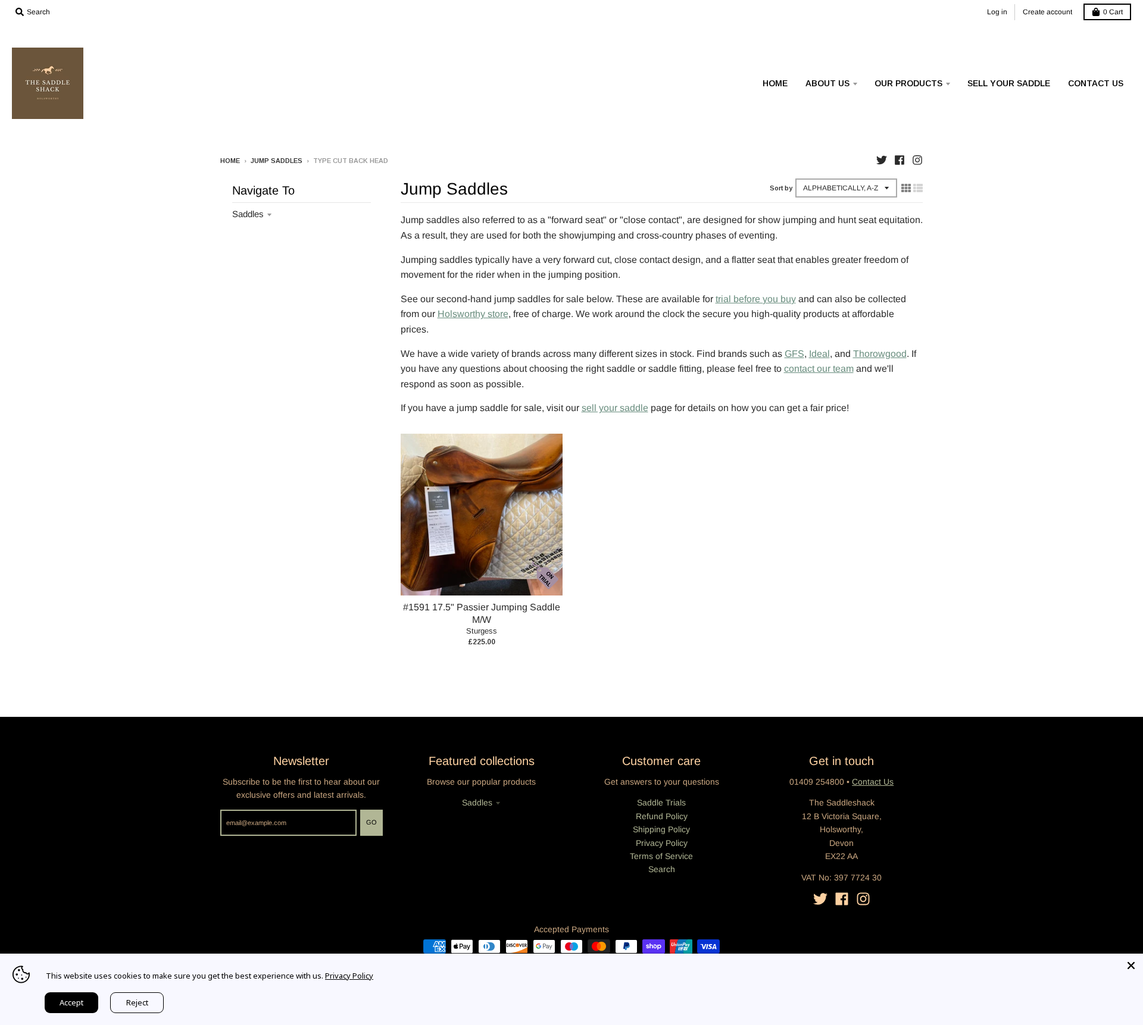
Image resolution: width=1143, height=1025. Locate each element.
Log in (997, 12)
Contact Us (873, 781)
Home (230, 160)
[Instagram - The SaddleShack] (917, 160)
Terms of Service (661, 856)
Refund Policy (662, 816)
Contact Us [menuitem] (1095, 83)
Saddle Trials (661, 802)
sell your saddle (615, 408)
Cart (1113, 12)
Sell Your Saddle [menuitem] (1008, 83)
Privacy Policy (662, 843)
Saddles (248, 214)
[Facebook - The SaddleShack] (899, 160)
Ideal (819, 354)
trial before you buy (756, 299)
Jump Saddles (276, 160)
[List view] (918, 188)
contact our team (819, 368)
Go (371, 822)
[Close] (1131, 965)
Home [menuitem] (775, 83)
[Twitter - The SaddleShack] (881, 160)
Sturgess (481, 630)
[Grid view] (906, 188)
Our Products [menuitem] (908, 83)
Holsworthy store (473, 314)
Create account (1047, 12)
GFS (794, 354)
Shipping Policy (661, 829)
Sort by (781, 188)
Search (661, 869)
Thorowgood (880, 354)
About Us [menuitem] (827, 83)
